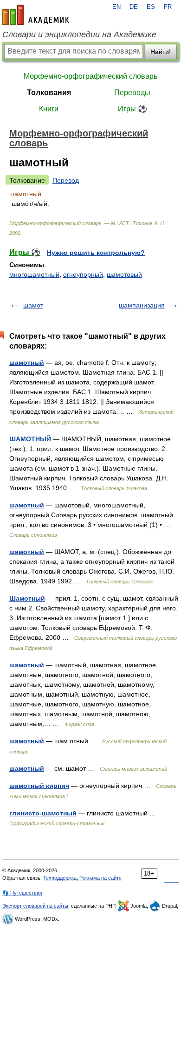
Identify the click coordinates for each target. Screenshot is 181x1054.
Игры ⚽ (132, 109)
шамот (33, 305)
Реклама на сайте (100, 878)
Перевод (65, 180)
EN (116, 7)
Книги (48, 109)
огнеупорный (83, 274)
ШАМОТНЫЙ (30, 439)
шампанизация (142, 305)
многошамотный (34, 274)
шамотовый (124, 274)
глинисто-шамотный (43, 813)
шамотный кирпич (39, 785)
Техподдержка (60, 878)
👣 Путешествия (22, 893)
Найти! (160, 51)
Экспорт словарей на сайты (35, 906)
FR (168, 7)
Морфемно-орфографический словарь (90, 76)
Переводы (132, 92)
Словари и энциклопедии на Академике (79, 34)
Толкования (49, 92)
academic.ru (35, 15)
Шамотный (27, 598)
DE (133, 7)
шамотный (26, 362)
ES (151, 7)
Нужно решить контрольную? (96, 252)
